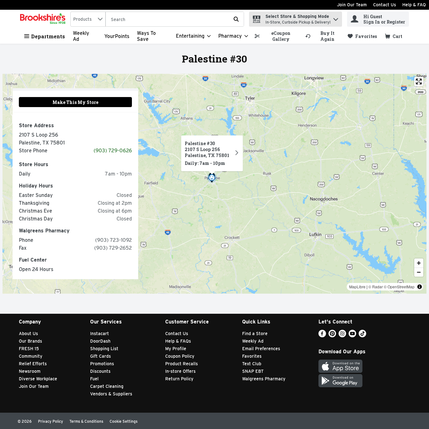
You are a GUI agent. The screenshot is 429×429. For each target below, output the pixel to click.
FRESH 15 (29, 348)
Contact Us (384, 4)
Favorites (252, 356)
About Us (28, 333)
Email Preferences (261, 348)
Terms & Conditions (86, 421)
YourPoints (116, 36)
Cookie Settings (124, 421)
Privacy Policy (50, 421)
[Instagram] (342, 336)
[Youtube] (352, 336)
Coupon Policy (179, 356)
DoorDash (100, 341)
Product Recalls (181, 363)
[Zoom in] (418, 263)
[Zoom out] (418, 272)
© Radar (375, 286)
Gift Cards (100, 356)
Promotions (102, 363)
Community (30, 356)
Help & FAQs (178, 341)
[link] (277, 36)
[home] (44, 19)
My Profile (175, 348)
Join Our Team (352, 4)
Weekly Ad (252, 341)
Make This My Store (75, 102)
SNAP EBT (253, 371)
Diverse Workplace (38, 378)
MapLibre (357, 286)
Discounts (100, 371)
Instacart (99, 333)
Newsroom (30, 371)
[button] (335, 18)
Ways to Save (146, 36)
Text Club (251, 363)
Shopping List (104, 348)
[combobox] (88, 19)
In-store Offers (180, 371)
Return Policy (179, 378)
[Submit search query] (236, 19)
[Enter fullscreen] (418, 81)
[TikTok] (362, 336)
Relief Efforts (33, 363)
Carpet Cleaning (106, 386)
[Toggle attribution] (419, 287)
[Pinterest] (332, 336)
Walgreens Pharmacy (263, 378)
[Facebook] (322, 336)
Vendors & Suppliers (111, 393)
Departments (48, 36)
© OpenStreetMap (399, 286)
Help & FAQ (414, 4)
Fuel (94, 378)
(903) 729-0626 (113, 151)
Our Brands (30, 341)
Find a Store (255, 333)
